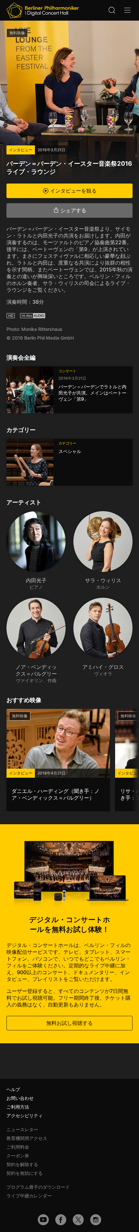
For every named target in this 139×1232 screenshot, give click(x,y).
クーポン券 (17, 1155)
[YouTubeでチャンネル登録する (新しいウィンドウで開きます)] (43, 1219)
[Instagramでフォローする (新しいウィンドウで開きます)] (95, 1219)
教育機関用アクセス (26, 1138)
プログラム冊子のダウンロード (38, 1187)
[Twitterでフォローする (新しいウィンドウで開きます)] (78, 1219)
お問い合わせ (20, 1098)
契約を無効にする (24, 1173)
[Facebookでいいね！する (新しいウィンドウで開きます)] (60, 1219)
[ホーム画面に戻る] (42, 10)
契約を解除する (22, 1164)
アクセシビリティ (24, 1115)
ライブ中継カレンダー (29, 1195)
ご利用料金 (17, 1147)
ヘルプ (13, 1089)
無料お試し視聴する (69, 1023)
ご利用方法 (17, 1107)
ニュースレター (22, 1129)
